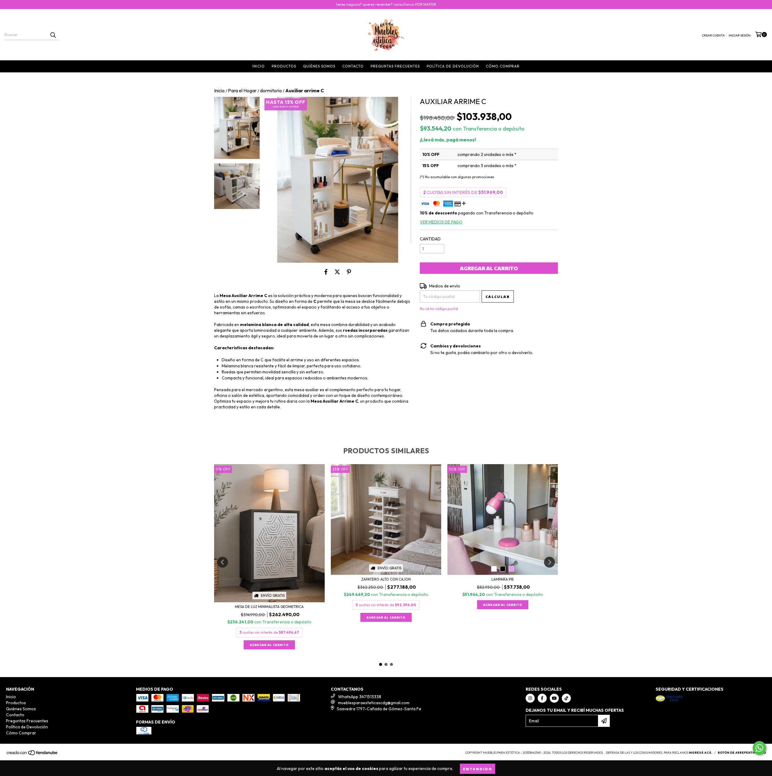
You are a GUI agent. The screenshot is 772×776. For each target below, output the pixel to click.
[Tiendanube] (32, 755)
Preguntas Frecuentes (395, 66)
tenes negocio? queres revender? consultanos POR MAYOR (386, 4)
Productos (284, 66)
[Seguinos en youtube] (554, 698)
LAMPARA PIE (503, 579)
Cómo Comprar (503, 66)
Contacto (353, 66)
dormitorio (271, 90)
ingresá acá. (700, 753)
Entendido (477, 768)
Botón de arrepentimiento (742, 753)
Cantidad (430, 239)
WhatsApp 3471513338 (359, 696)
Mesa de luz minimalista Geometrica (269, 606)
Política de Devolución (453, 66)
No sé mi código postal (439, 308)
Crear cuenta (713, 35)
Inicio (258, 66)
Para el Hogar (242, 90)
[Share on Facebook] (325, 272)
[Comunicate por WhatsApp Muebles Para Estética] (759, 748)
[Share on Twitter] (337, 272)
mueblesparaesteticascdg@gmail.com (374, 702)
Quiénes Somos (319, 66)
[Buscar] (53, 34)
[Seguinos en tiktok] (566, 698)
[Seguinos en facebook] (542, 698)
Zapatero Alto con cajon (386, 579)
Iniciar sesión (740, 35)
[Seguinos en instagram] (530, 698)
